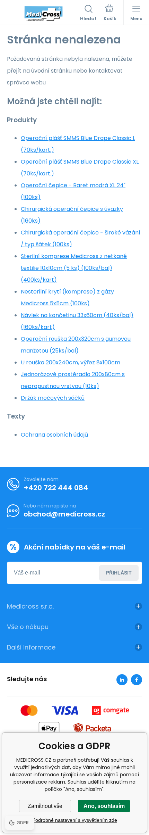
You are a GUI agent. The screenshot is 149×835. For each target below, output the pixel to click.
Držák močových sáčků (53, 398)
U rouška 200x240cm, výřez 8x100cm (70, 362)
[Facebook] (136, 679)
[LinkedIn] (122, 679)
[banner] (43, 13)
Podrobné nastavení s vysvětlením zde (74, 820)
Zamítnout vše (45, 806)
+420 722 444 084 (56, 488)
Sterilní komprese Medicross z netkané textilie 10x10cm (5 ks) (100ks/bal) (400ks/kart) (74, 268)
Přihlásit (119, 573)
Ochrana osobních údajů (54, 435)
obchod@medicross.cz (64, 514)
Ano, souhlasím (104, 806)
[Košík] (110, 13)
